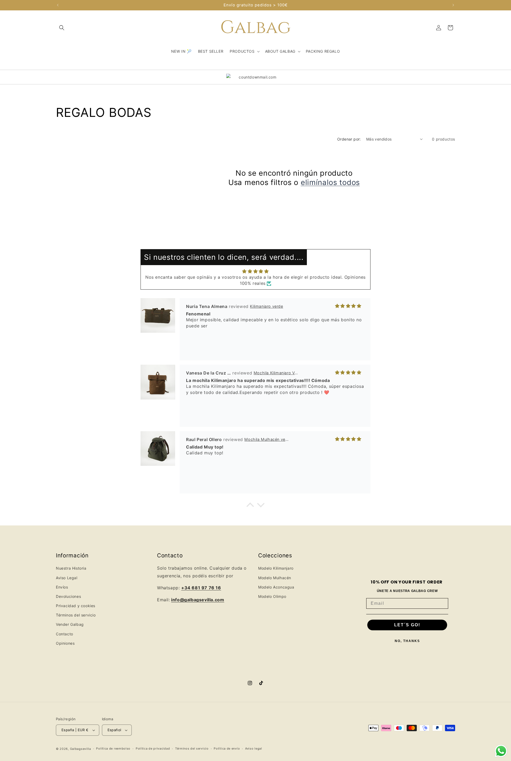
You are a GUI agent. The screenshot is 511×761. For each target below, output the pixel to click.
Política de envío (227, 749)
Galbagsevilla (80, 749)
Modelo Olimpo (272, 596)
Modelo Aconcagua (276, 587)
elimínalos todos (330, 182)
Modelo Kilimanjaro (276, 568)
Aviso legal (253, 749)
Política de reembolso (113, 749)
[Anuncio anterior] (58, 5)
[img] (255, 271)
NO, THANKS (407, 641)
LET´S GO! (407, 625)
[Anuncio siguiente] (453, 5)
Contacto (64, 634)
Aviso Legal (66, 577)
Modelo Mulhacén (274, 577)
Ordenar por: (349, 139)
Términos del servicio (76, 615)
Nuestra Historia (71, 568)
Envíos (62, 587)
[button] (62, 28)
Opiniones (65, 643)
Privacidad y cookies (75, 605)
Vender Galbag (70, 624)
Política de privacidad (153, 749)
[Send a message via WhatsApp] (501, 751)
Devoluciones (68, 596)
